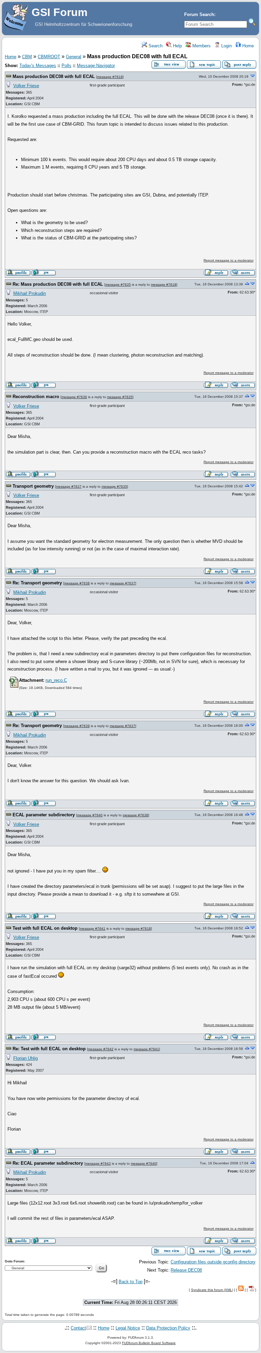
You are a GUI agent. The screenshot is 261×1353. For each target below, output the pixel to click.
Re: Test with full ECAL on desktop (49, 1048)
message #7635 (118, 284)
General (73, 56)
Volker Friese (26, 85)
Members (201, 45)
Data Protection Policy (168, 1328)
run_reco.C (56, 680)
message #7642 (101, 1049)
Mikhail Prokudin (29, 293)
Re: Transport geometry (37, 582)
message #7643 (98, 1163)
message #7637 (69, 486)
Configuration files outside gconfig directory (213, 1261)
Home (247, 45)
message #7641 (92, 928)
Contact (78, 1328)
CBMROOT (49, 56)
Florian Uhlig (25, 1058)
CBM (27, 56)
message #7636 (74, 397)
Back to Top (130, 1281)
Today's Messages (37, 65)
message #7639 (77, 726)
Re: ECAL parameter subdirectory (48, 1163)
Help (177, 45)
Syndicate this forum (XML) (212, 1290)
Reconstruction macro (36, 396)
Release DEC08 (186, 1270)
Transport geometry (33, 486)
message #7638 (77, 583)
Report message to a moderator (229, 260)
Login (226, 45)
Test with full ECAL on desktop (45, 928)
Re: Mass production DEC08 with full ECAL (58, 284)
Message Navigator (96, 65)
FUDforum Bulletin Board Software (149, 1343)
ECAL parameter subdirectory (44, 814)
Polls (66, 65)
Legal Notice (128, 1328)
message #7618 (110, 77)
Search (154, 45)
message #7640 (90, 815)
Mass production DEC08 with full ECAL (54, 76)
